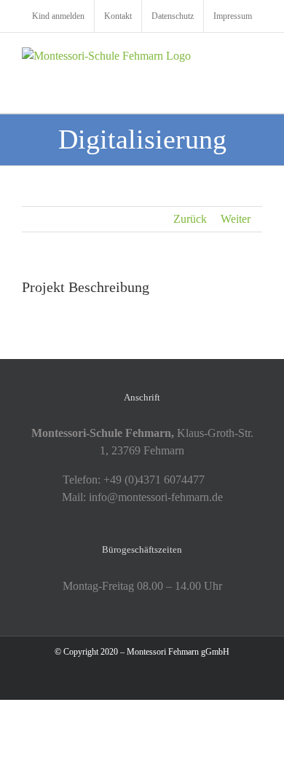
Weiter (236, 219)
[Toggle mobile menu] (256, 55)
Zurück (190, 219)
